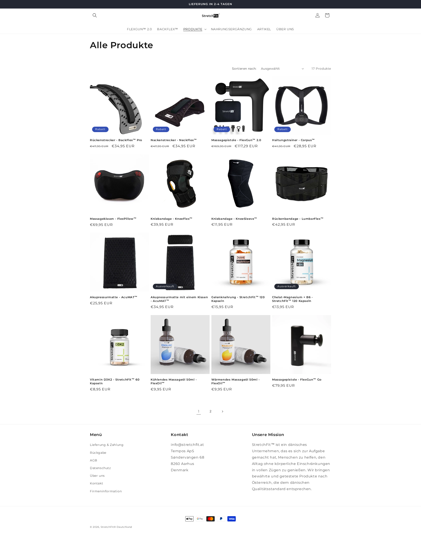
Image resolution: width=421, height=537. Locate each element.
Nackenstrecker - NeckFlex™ (174, 140)
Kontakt (96, 483)
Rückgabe (98, 453)
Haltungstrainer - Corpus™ (293, 140)
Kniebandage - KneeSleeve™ (234, 218)
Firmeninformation (106, 491)
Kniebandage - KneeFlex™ (172, 218)
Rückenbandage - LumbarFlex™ (297, 218)
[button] (95, 15)
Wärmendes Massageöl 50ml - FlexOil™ (235, 381)
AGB (93, 460)
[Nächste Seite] (222, 411)
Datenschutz (100, 468)
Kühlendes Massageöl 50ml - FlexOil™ (174, 381)
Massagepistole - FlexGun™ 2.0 (236, 140)
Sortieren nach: (244, 69)
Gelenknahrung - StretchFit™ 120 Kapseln (238, 299)
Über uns (97, 476)
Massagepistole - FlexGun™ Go (296, 379)
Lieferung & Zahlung (106, 445)
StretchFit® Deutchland (116, 526)
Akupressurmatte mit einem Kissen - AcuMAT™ (179, 299)
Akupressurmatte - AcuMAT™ (113, 297)
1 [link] (199, 411)
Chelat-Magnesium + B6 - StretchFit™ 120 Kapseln (292, 299)
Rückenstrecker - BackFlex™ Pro (116, 140)
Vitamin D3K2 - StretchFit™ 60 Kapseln (114, 381)
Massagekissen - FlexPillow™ (113, 218)
